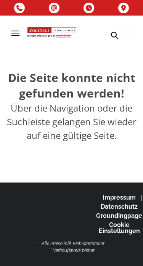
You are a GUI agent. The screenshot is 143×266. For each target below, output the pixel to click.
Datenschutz (119, 206)
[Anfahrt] (123, 8)
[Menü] (15, 33)
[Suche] (114, 35)
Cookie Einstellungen (119, 228)
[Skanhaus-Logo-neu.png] (51, 33)
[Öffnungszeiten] (89, 8)
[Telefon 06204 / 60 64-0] (19, 8)
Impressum (119, 197)
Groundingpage (119, 215)
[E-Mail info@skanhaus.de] (54, 8)
